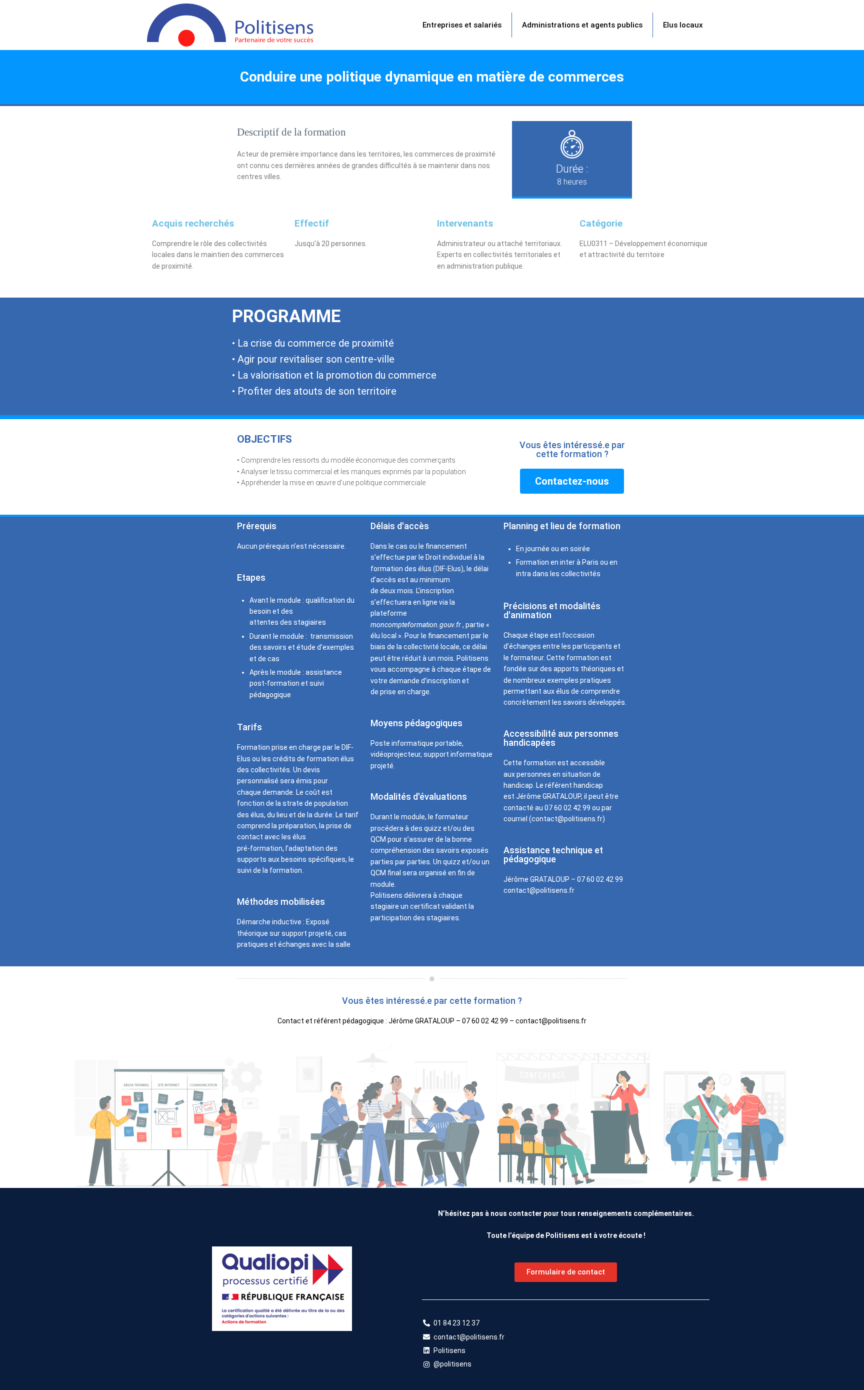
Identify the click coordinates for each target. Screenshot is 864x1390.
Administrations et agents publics (582, 25)
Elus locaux (683, 25)
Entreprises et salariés (462, 25)
